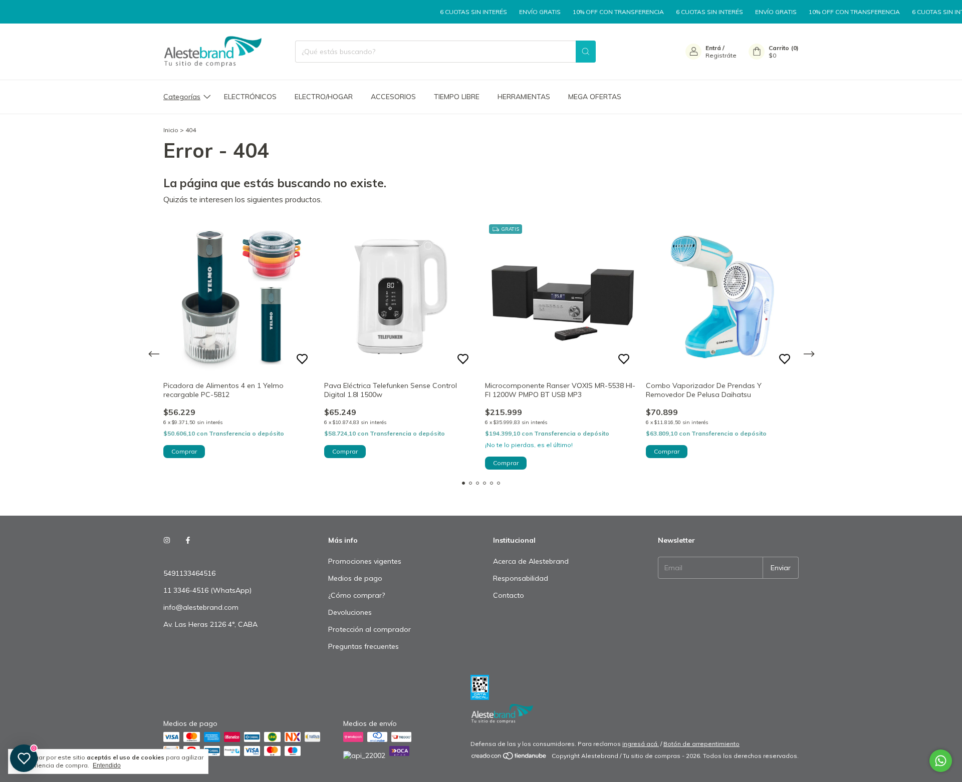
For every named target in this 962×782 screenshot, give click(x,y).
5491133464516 (189, 573)
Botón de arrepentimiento (701, 743)
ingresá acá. (640, 743)
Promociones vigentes (364, 561)
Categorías (181, 96)
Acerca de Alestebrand (531, 561)
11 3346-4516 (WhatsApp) (207, 590)
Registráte (721, 55)
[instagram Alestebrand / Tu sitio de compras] (166, 540)
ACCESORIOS (393, 96)
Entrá (713, 48)
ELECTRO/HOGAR (324, 96)
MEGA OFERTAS (594, 96)
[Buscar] (586, 52)
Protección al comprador (369, 629)
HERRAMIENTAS (524, 96)
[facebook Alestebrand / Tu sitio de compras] (187, 540)
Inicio (170, 130)
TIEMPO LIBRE (456, 96)
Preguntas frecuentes (363, 646)
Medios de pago (355, 578)
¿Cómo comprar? (356, 595)
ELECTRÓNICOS (250, 96)
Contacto (508, 595)
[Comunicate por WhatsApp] (940, 760)
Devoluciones (350, 612)
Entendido (107, 765)
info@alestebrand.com (200, 607)
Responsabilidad (520, 578)
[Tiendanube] (509, 758)
